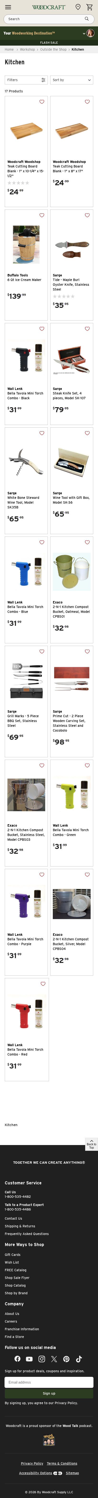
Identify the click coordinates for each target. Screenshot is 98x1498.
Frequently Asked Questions (27, 1234)
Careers (11, 1321)
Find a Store (14, 1337)
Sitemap (72, 1473)
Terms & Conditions (62, 1463)
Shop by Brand (16, 1293)
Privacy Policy (66, 1403)
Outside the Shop (53, 49)
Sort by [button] (58, 80)
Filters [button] (12, 80)
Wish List (12, 1262)
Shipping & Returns (20, 1226)
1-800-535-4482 (18, 1197)
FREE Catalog (15, 1270)
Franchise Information (22, 1329)
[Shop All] (8, 7)
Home (9, 49)
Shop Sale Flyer (17, 1278)
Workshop (27, 49)
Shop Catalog (15, 1285)
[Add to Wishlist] (38, 105)
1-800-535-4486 (18, 1209)
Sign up (49, 1393)
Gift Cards (12, 1255)
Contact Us (13, 1218)
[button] (71, 80)
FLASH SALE (49, 42)
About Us (12, 1314)
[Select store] (79, 7)
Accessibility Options (35, 1473)
